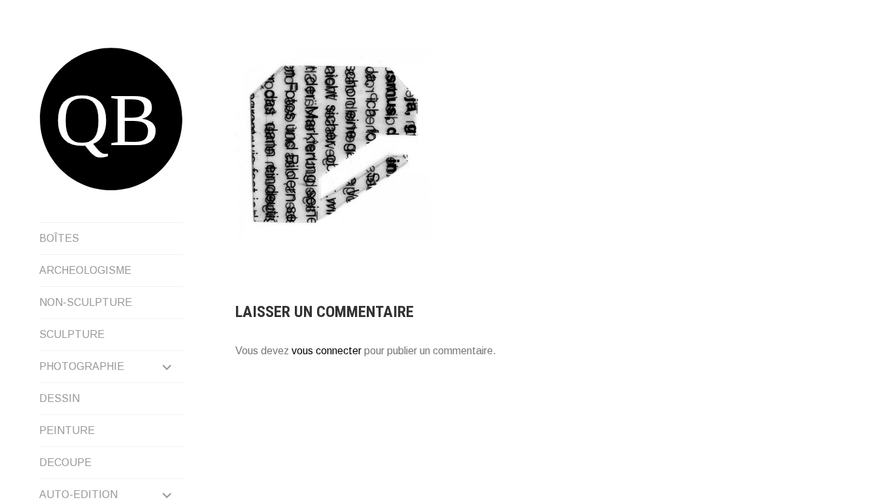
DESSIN (59, 398)
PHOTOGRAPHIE (81, 366)
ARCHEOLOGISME (85, 270)
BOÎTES (59, 238)
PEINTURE (67, 430)
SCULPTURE (72, 334)
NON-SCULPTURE (85, 302)
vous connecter (327, 350)
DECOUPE (65, 462)
